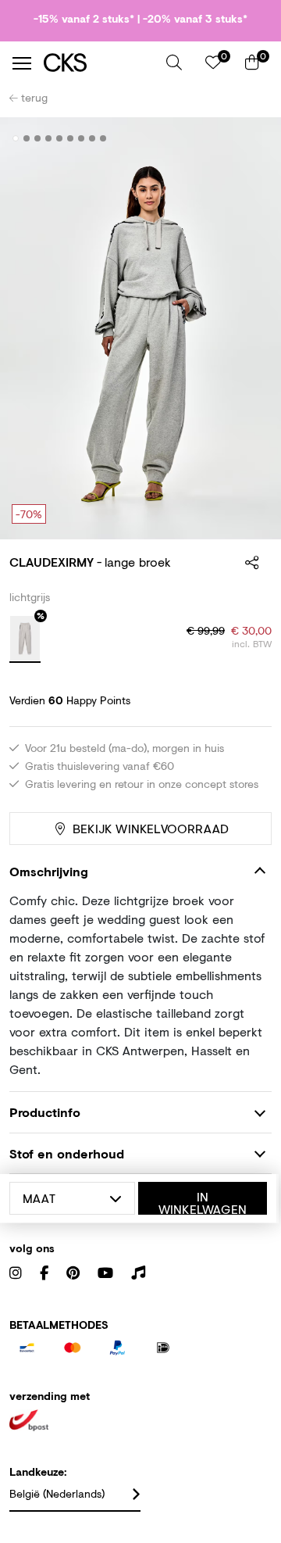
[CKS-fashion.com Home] (99, 62)
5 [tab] (59, 138)
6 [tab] (70, 138)
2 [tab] (27, 138)
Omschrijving (48, 871)
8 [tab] (92, 138)
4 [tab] (49, 138)
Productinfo (44, 1112)
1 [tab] (16, 138)
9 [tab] (103, 138)
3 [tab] (38, 138)
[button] (174, 62)
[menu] (22, 63)
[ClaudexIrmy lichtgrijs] (25, 639)
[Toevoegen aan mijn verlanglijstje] (248, 139)
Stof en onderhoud (66, 1153)
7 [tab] (81, 138)
